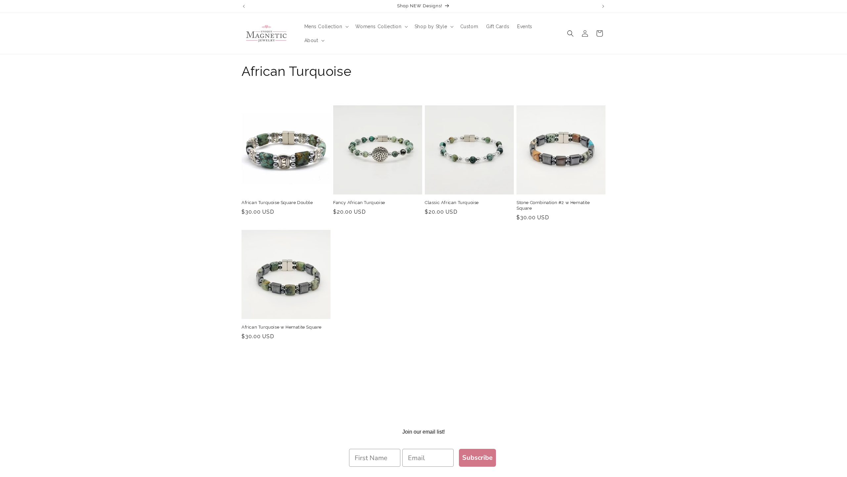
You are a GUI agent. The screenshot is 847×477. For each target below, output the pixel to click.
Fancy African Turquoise (359, 202)
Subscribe (477, 457)
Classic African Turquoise (452, 202)
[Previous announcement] (244, 6)
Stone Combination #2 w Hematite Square (553, 205)
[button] (325, 26)
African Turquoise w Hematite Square (282, 327)
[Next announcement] (603, 6)
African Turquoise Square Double (277, 202)
